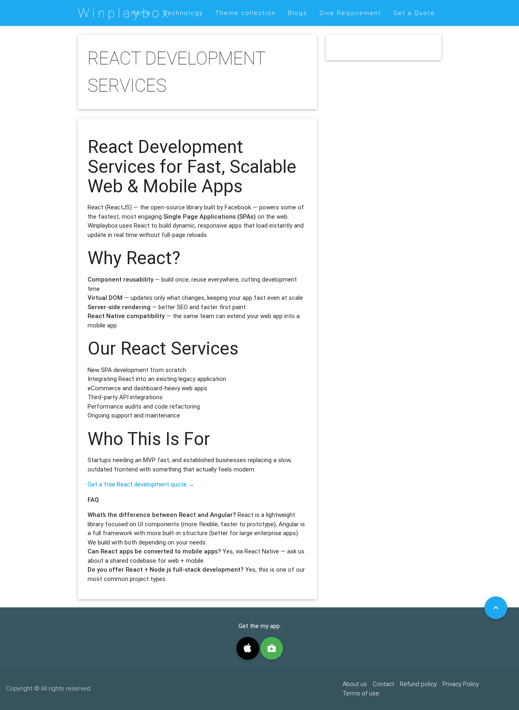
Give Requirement (350, 13)
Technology (183, 13)
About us (355, 684)
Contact (383, 684)
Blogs (297, 13)
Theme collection (245, 13)
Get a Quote (414, 13)
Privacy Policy (460, 684)
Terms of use (361, 693)
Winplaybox (124, 13)
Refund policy (418, 684)
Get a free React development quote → (141, 484)
